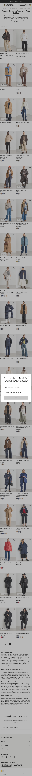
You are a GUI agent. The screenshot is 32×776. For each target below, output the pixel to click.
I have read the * (13, 392)
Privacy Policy (17, 392)
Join (16, 397)
